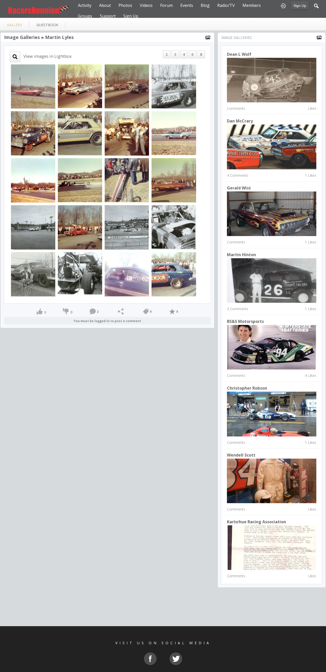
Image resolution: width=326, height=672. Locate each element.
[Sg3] (174, 86)
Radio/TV (226, 5)
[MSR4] (174, 226)
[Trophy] (33, 273)
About (105, 5)
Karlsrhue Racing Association (256, 522)
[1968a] (33, 86)
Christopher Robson (247, 388)
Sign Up (299, 6)
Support (108, 16)
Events (186, 5)
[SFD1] (174, 179)
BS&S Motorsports (245, 321)
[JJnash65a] (33, 226)
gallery (14, 24)
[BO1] (127, 179)
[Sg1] (33, 133)
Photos (125, 5)
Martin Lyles (59, 37)
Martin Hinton (241, 254)
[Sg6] (174, 273)
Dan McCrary (240, 121)
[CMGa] (174, 133)
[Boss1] (127, 133)
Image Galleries (22, 37)
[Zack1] (80, 273)
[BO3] (80, 179)
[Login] (283, 5)
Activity (84, 5)
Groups (85, 16)
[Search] (316, 5)
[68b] (33, 179)
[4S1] (80, 86)
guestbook (47, 24)
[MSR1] (80, 226)
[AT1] (127, 86)
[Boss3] (80, 133)
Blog (205, 5)
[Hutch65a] (127, 226)
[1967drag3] (127, 273)
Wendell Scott (241, 455)
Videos (146, 5)
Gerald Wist (239, 188)
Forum (166, 5)
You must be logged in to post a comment (107, 321)
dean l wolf (239, 54)
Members (251, 5)
